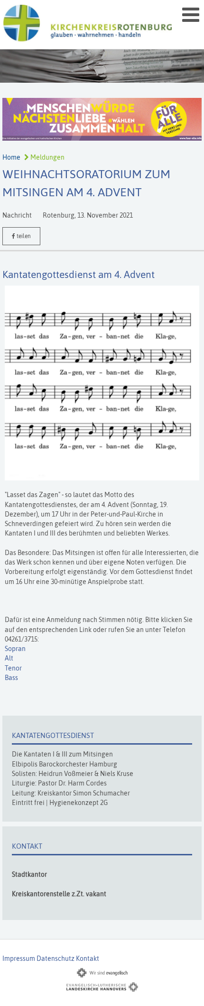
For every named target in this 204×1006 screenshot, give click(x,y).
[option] (102, 66)
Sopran (15, 648)
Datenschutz (55, 958)
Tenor (13, 668)
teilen (23, 236)
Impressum (18, 958)
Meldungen (47, 157)
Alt (9, 658)
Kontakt (87, 958)
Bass (11, 677)
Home (11, 157)
